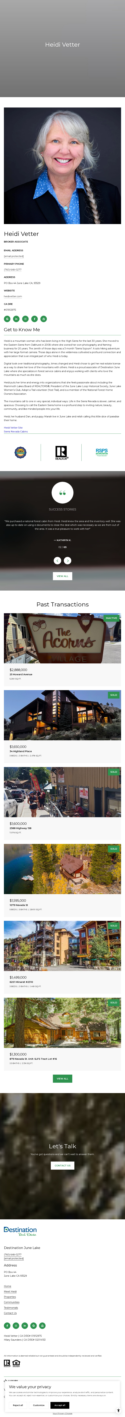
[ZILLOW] (43, 319)
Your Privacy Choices (62, 1413)
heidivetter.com (13, 296)
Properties (10, 1296)
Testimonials (11, 1307)
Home (7, 1286)
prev (57, 560)
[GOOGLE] (7, 319)
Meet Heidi (10, 1291)
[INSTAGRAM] (25, 319)
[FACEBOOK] (34, 319)
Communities (11, 1302)
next (67, 560)
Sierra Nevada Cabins (16, 431)
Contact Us (10, 1313)
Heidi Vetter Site (13, 427)
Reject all (18, 1405)
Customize (38, 1405)
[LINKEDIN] (16, 319)
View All (62, 576)
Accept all (60, 1405)
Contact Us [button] (62, 1165)
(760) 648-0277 (12, 269)
